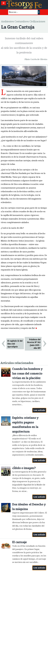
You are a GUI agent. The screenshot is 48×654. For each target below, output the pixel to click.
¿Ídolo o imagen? (24, 468)
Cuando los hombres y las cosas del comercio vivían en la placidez (27, 373)
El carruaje (19, 542)
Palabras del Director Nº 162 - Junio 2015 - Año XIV (34, 343)
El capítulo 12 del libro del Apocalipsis (14, 344)
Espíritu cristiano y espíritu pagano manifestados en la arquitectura (25, 424)
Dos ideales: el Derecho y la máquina (29, 506)
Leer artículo (39, 410)
